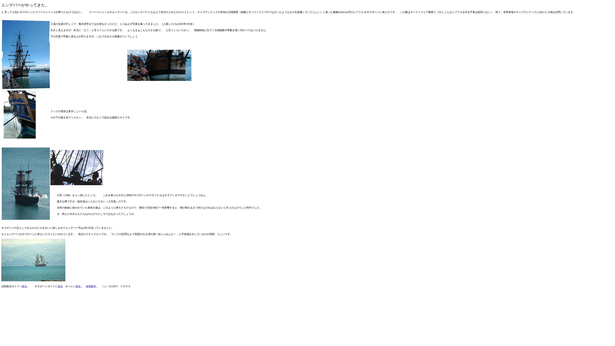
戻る (24, 286)
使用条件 (91, 286)
